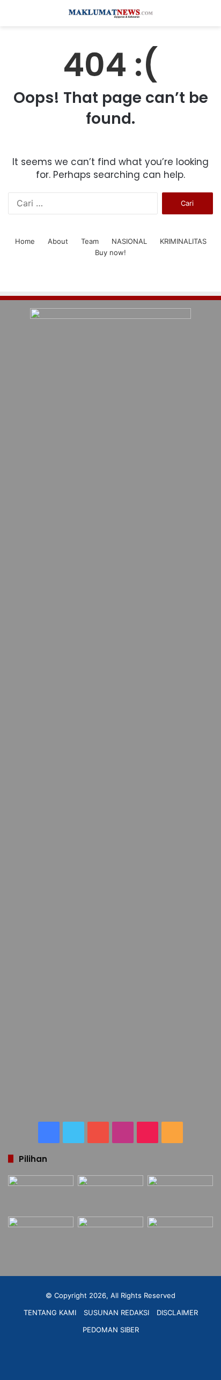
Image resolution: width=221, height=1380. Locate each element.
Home (25, 241)
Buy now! (110, 252)
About (58, 241)
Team (90, 241)
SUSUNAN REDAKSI (116, 1312)
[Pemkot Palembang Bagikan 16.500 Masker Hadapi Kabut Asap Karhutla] (180, 1193)
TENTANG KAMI (50, 1312)
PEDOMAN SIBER (111, 1329)
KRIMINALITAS (183, 241)
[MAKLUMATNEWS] (110, 13)
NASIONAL (129, 241)
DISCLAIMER (177, 1312)
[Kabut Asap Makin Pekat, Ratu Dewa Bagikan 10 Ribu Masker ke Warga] (180, 1235)
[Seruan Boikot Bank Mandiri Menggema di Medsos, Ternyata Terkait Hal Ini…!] (40, 1193)
